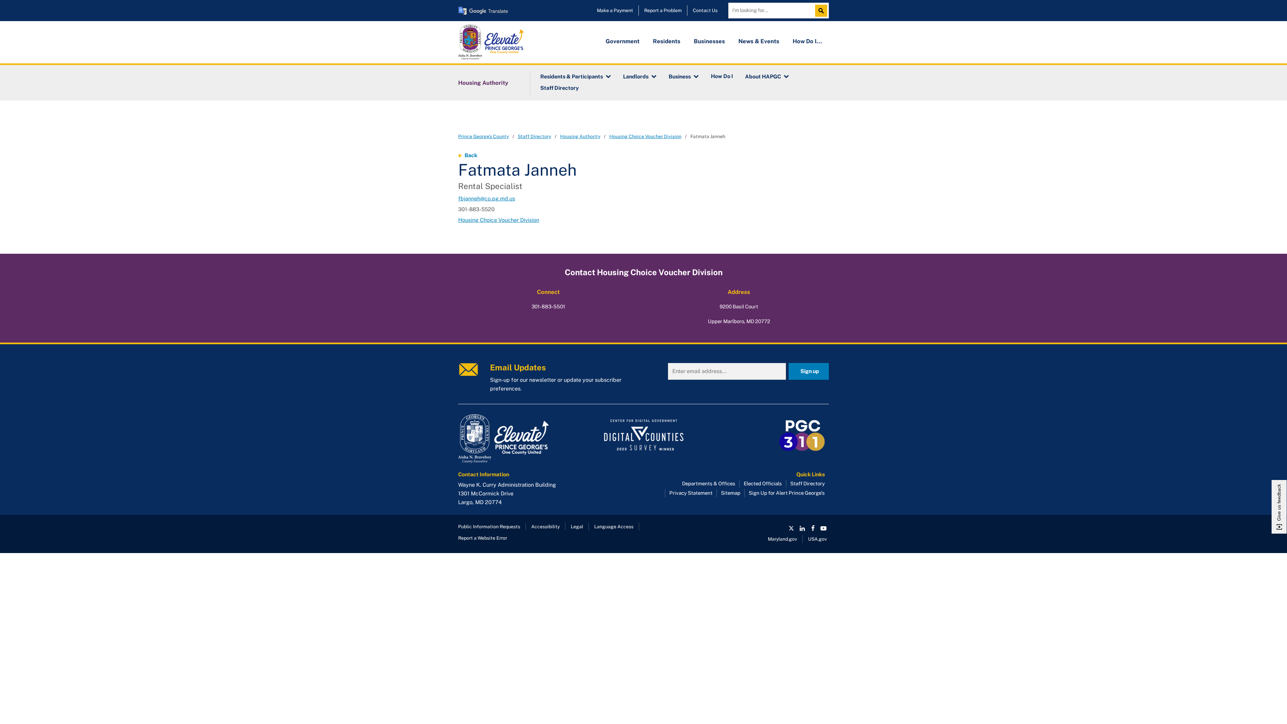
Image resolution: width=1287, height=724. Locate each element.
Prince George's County (483, 136)
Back (471, 155)
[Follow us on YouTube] (823, 528)
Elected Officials (763, 483)
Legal (577, 526)
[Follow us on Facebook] (812, 528)
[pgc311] (516, 438)
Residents (666, 41)
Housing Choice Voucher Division (645, 136)
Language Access (613, 526)
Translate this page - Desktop (483, 10)
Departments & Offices (708, 483)
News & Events (758, 41)
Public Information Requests (489, 526)
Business (680, 76)
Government (622, 41)
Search (822, 10)
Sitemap (730, 493)
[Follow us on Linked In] (802, 528)
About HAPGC (763, 76)
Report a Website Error (482, 538)
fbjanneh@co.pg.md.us (486, 198)
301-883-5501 (548, 306)
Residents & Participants (571, 76)
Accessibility (545, 526)
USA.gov (817, 539)
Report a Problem (663, 10)
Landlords (636, 76)
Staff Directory (559, 88)
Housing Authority (483, 82)
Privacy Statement (691, 493)
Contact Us (705, 10)
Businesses (709, 41)
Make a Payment (615, 10)
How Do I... (807, 41)
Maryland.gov (782, 539)
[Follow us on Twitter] (791, 528)
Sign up (809, 371)
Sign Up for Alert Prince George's (787, 493)
